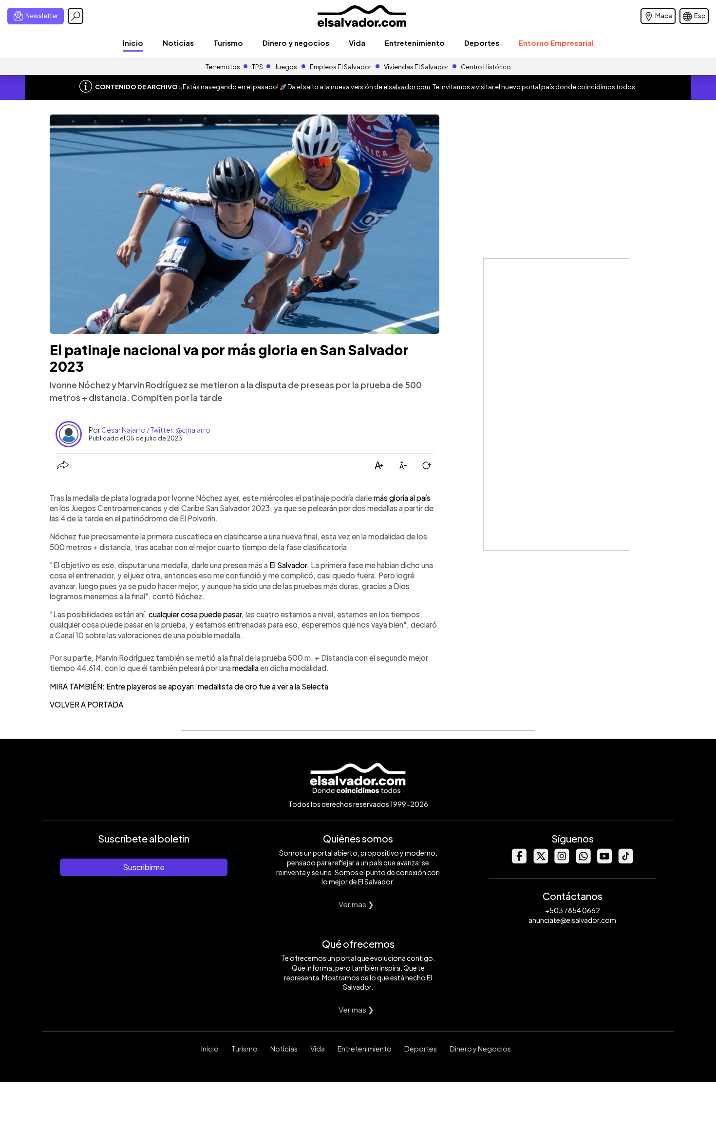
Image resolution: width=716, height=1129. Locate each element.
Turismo (228, 42)
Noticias (178, 42)
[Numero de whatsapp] (583, 860)
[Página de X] (540, 860)
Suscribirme (144, 867)
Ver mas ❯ (356, 904)
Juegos (286, 67)
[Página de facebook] (519, 860)
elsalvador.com (406, 87)
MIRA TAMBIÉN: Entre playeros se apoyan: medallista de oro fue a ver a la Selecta (189, 686)
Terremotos (223, 67)
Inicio (133, 42)
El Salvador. (290, 565)
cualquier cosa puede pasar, (196, 614)
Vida (357, 42)
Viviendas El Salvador (416, 67)
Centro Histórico (486, 67)
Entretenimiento (415, 42)
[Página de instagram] (561, 860)
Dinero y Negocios (480, 1048)
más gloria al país (402, 497)
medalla (245, 667)
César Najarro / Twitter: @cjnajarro (155, 429)
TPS (257, 67)
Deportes (481, 42)
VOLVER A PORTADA (86, 704)
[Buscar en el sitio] (75, 16)
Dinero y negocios (296, 42)
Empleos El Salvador (340, 67)
